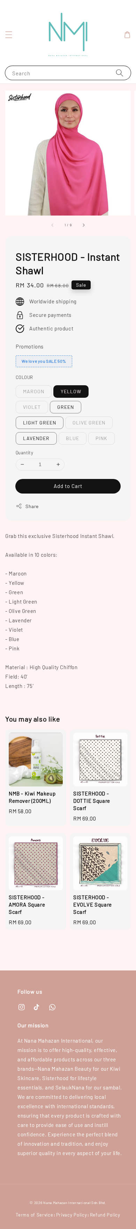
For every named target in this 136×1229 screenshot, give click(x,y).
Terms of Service (34, 1215)
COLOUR (24, 377)
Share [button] (32, 506)
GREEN (65, 407)
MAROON (33, 391)
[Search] (119, 72)
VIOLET (32, 407)
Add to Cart (68, 486)
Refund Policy (105, 1215)
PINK (101, 438)
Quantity (24, 452)
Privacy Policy (71, 1215)
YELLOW (71, 391)
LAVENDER (36, 438)
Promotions (30, 346)
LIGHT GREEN (39, 423)
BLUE (72, 438)
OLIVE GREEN (89, 423)
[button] (8, 34)
